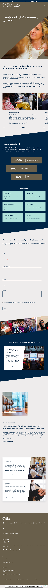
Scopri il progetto (10, 366)
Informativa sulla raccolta (12, 586)
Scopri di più (7, 474)
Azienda (4, 279)
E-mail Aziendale (6, 266)
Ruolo (3, 285)
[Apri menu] (45, 5)
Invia (5, 308)
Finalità (4, 290)
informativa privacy (12, 302)
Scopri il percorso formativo (8, 557)
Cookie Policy (33, 579)
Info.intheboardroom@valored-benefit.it (11, 574)
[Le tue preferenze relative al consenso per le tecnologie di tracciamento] (46, 586)
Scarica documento (7, 441)
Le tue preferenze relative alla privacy (29, 586)
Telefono (4, 273)
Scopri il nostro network (7, 562)
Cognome (4, 259)
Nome (3, 253)
